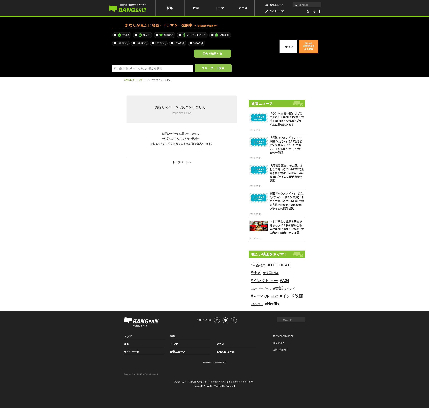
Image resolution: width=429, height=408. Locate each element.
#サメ (256, 272)
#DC (274, 296)
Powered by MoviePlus (213, 362)
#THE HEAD (279, 265)
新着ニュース (277, 5)
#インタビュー (264, 280)
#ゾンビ (290, 288)
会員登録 (308, 46)
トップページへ (181, 162)
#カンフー (257, 304)
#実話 (278, 288)
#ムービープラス (261, 288)
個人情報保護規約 (282, 336)
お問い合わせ (279, 349)
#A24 (284, 280)
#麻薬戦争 (258, 265)
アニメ (242, 8)
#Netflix (272, 304)
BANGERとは (226, 351)
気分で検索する (212, 53)
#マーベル (260, 296)
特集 (170, 8)
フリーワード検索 (213, 68)
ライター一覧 (277, 11)
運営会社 (277, 342)
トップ (128, 336)
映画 (196, 8)
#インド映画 (291, 296)
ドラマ (219, 8)
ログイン (288, 46)
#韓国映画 (271, 273)
